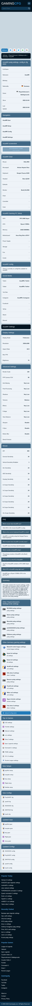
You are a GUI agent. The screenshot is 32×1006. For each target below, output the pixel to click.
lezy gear (7, 832)
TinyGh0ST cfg (9, 797)
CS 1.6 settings (9, 756)
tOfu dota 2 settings (13, 673)
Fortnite (3, 962)
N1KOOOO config (10, 851)
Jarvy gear (8, 841)
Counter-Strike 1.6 (6, 954)
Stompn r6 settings (6, 880)
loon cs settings (5, 932)
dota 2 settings (11, 675)
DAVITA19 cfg (9, 810)
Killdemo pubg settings (14, 634)
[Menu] (29, 3)
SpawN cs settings (6, 899)
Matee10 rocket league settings (16, 646)
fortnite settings (11, 701)
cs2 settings (10, 668)
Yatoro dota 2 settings (7, 904)
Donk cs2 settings (6, 896)
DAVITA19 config (9, 859)
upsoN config (8, 863)
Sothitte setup (9, 787)
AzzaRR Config (7, 131)
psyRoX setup (9, 770)
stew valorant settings (7, 888)
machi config (8, 868)
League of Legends (6, 946)
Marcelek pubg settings (14, 621)
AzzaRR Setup (7, 126)
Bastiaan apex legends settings (10, 913)
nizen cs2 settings (6, 935)
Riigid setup (8, 783)
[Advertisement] (16, 29)
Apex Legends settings (11, 743)
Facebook (4, 980)
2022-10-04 (26, 100)
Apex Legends (5, 952)
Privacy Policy (5, 998)
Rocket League (5, 971)
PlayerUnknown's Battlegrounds (17, 55)
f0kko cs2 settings (12, 692)
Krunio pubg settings (7, 937)
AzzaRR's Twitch (24, 281)
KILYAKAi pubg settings (14, 608)
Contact (3, 996)
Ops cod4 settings (6, 916)
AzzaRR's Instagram (23, 298)
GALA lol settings (6, 918)
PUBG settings (9, 752)
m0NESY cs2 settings (7, 901)
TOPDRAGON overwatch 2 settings (11, 890)
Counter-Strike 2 (6, 960)
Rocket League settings (11, 760)
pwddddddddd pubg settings (16, 628)
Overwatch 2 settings (11, 747)
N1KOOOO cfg (9, 805)
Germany (5, 56)
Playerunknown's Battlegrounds (10, 957)
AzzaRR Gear (6, 120)
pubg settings (10, 610)
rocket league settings (13, 649)
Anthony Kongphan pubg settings (10, 926)
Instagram (4, 988)
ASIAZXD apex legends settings (10, 882)
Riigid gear (8, 837)
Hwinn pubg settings (13, 614)
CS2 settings (8, 722)
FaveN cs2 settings (12, 686)
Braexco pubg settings (14, 679)
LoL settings (8, 735)
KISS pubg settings (6, 921)
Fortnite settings (9, 726)
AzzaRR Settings (8, 137)
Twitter (3, 985)
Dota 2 (3, 968)
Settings (5, 55)
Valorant (3, 949)
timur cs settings (6, 924)
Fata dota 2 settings (13, 705)
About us (3, 993)
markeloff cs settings (7, 885)
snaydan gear (9, 828)
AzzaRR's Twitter (24, 286)
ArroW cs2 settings (12, 666)
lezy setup (8, 779)
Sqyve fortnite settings (14, 699)
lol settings (10, 655)
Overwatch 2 (5, 965)
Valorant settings (9, 731)
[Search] (29, 8)
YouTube (3, 982)
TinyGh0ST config (10, 855)
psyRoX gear (8, 824)
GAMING (11, 3)
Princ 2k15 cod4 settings (8, 929)
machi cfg (7, 814)
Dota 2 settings (9, 739)
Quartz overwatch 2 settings (9, 893)
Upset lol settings (12, 653)
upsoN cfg (8, 801)
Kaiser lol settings (12, 660)
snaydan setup (9, 774)
